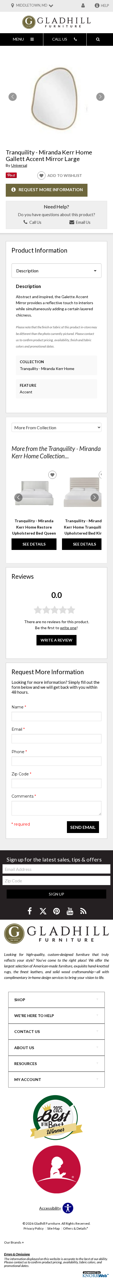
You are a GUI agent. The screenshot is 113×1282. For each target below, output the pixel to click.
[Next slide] (95, 497)
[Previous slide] (18, 497)
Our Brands (14, 1242)
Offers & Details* (75, 1228)
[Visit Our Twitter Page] (43, 911)
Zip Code (21, 774)
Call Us (35, 222)
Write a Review (56, 640)
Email (18, 729)
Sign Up (56, 894)
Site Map (53, 1228)
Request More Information (51, 189)
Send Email (83, 827)
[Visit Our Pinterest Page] (57, 911)
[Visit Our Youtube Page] (70, 911)
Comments (24, 796)
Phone (19, 751)
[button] (100, 97)
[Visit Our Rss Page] (83, 911)
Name (19, 707)
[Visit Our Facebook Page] (30, 911)
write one (68, 627)
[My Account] (83, 6)
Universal (19, 165)
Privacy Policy (34, 1228)
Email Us (83, 222)
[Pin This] (11, 176)
